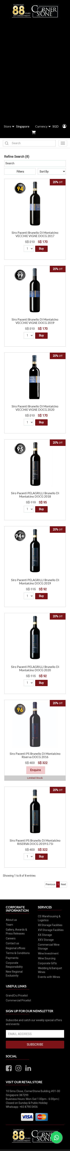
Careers (11, 938)
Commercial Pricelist (18, 1000)
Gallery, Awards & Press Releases (16, 931)
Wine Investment (48, 953)
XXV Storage (46, 939)
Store (7, 126)
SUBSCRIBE (35, 1044)
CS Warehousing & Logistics (49, 918)
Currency (41, 126)
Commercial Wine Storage (49, 946)
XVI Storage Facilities (51, 930)
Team (9, 924)
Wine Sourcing (46, 958)
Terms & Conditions (18, 953)
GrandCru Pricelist (17, 995)
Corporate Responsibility (14, 964)
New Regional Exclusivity (14, 973)
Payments (12, 958)
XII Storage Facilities (50, 925)
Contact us (12, 943)
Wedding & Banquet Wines (50, 970)
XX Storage (45, 934)
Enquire (35, 770)
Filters (20, 171)
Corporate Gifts (47, 963)
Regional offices (15, 948)
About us (11, 919)
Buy (41, 248)
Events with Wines (49, 976)
